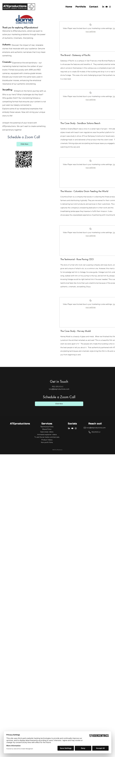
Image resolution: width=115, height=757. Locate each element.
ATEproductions (20, 423)
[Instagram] (110, 7)
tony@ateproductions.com (59, 389)
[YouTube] (106, 7)
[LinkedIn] (103, 7)
